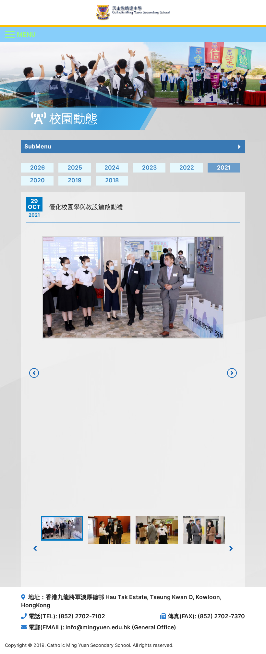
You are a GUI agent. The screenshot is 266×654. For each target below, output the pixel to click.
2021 (224, 167)
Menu (26, 34)
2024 (111, 167)
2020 (37, 180)
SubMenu (37, 146)
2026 (37, 167)
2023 (149, 167)
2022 (186, 167)
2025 (74, 167)
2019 (74, 180)
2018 (112, 180)
